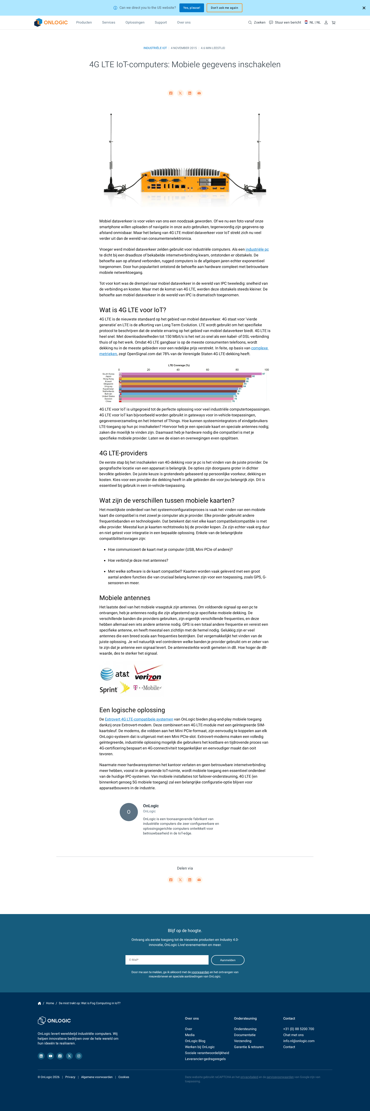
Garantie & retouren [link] (249, 1047)
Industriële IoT (155, 48)
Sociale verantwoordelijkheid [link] (207, 1053)
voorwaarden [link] (200, 972)
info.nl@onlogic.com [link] (299, 1041)
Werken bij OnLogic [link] (200, 1047)
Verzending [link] (242, 1041)
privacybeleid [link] (249, 1077)
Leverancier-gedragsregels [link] (205, 1059)
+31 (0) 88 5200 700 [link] (298, 1029)
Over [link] (188, 1029)
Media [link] (190, 1035)
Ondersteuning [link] (245, 1029)
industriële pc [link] (257, 249)
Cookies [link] (123, 1077)
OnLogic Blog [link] (195, 1041)
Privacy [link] (70, 1077)
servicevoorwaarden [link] (280, 1077)
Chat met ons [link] (293, 1035)
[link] (51, 22)
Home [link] (39, 1003)
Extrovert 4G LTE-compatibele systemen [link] (139, 719)
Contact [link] (289, 1047)
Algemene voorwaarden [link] (97, 1077)
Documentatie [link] (245, 1035)
